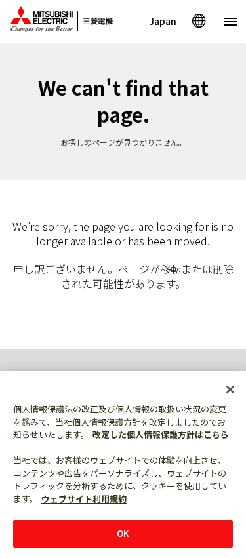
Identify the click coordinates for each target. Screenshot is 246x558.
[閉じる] (230, 389)
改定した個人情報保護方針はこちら (160, 434)
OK (123, 533)
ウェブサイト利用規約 (84, 498)
